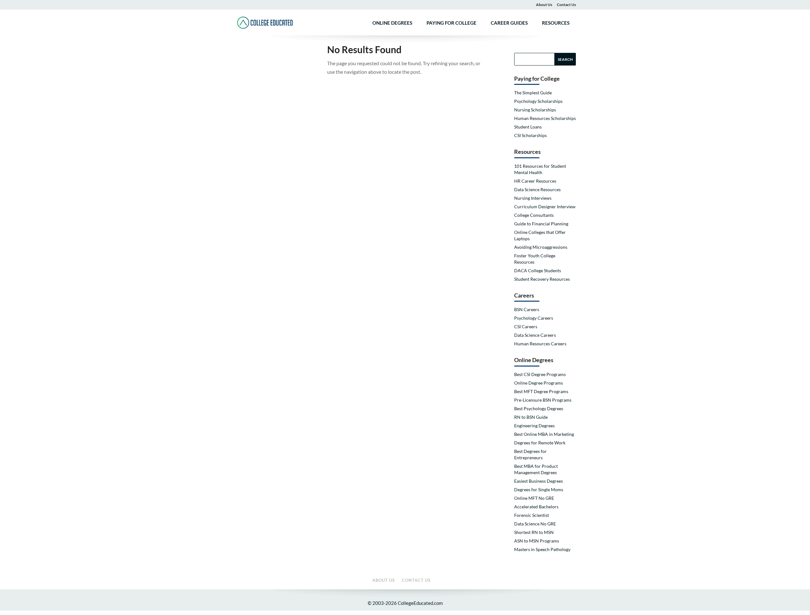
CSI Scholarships (530, 135)
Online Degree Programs (538, 383)
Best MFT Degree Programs (541, 391)
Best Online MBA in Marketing (544, 434)
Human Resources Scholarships (545, 118)
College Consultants (534, 215)
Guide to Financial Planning (541, 223)
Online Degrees (392, 23)
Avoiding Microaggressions (540, 247)
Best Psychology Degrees (538, 408)
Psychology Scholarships (538, 101)
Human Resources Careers (540, 343)
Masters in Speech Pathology (542, 549)
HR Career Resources (535, 181)
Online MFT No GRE (534, 498)
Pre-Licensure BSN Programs (542, 400)
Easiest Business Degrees (538, 481)
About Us (544, 4)
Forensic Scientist (531, 515)
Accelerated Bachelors (536, 506)
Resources (556, 23)
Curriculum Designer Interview (545, 206)
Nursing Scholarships (535, 109)
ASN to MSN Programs (536, 540)
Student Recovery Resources (542, 279)
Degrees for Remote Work (539, 442)
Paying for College (452, 23)
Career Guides (509, 23)
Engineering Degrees (534, 425)
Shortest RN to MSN (534, 532)
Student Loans (528, 126)
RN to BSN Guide (531, 417)
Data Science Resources (537, 189)
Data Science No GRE (535, 523)
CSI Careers (525, 326)
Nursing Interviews (532, 198)
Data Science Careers (535, 335)
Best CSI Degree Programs (540, 374)
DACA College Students (537, 270)
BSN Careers (526, 309)
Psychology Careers (533, 318)
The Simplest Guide (533, 92)
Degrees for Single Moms (538, 489)
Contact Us (566, 4)
